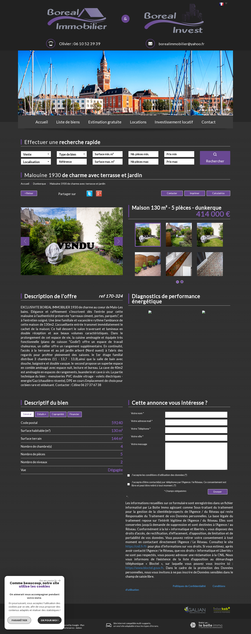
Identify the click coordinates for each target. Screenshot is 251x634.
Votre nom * (137, 413)
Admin (79, 628)
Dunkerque (39, 183)
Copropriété (58, 414)
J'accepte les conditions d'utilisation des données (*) (159, 474)
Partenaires (68, 628)
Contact (209, 122)
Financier (74, 414)
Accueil (41, 122)
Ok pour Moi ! (49, 620)
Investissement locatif (174, 122)
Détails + (41, 414)
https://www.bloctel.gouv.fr (144, 568)
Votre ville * (137, 436)
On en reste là (48, 580)
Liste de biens (68, 122)
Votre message (139, 444)
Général (27, 414)
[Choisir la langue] (222, 4)
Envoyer (218, 491)
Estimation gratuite (104, 122)
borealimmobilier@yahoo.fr (182, 44)
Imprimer (194, 193)
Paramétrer (19, 620)
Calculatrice (218, 193)
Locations (138, 122)
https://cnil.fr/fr (136, 546)
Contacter (172, 193)
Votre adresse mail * (142, 420)
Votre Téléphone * (140, 428)
